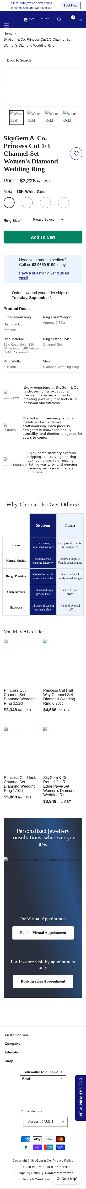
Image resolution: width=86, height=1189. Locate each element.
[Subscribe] (61, 1079)
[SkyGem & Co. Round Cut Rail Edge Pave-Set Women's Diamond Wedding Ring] (63, 738)
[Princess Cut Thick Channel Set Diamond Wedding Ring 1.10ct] (23, 738)
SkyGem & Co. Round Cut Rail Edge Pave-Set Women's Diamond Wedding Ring (59, 786)
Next (81, 90)
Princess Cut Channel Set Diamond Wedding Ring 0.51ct (20, 696)
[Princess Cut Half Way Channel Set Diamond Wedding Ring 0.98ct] (63, 651)
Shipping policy (28, 1173)
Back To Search (19, 60)
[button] (6, 23)
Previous (7, 90)
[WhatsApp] (54, 1091)
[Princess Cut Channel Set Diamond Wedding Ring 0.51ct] (23, 651)
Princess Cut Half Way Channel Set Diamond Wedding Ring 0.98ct (59, 696)
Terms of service (58, 1167)
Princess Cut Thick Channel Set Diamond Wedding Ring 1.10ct (20, 784)
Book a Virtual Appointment (43, 933)
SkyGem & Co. (41, 1160)
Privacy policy (63, 1160)
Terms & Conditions (36, 1179)
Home (8, 33)
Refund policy (31, 1167)
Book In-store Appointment (43, 981)
